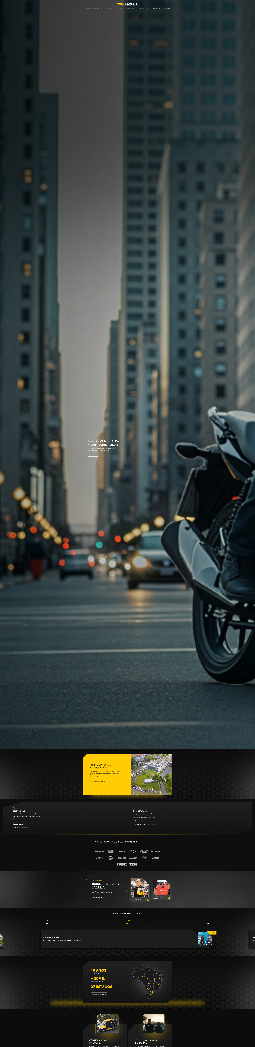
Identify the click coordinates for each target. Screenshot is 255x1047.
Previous (127, 891)
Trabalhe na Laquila (145, 8)
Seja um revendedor (107, 8)
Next (174, 891)
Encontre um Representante (92, 8)
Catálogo (120, 8)
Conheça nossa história (97, 781)
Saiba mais (92, 454)
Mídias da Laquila (97, 897)
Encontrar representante (98, 994)
